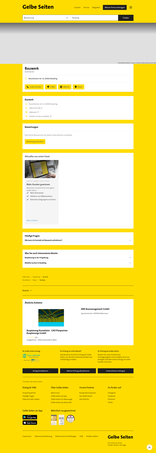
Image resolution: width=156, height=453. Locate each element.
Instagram (112, 393)
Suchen (77, 7)
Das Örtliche (84, 399)
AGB (81, 436)
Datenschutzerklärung (43, 436)
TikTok (110, 402)
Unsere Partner (86, 387)
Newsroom (55, 393)
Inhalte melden (92, 436)
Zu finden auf (114, 387)
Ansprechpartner (29, 393)
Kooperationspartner (87, 393)
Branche (25, 290)
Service (86, 7)
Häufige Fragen (28, 396)
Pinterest (111, 399)
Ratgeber (96, 7)
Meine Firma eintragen (115, 7)
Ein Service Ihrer (117, 444)
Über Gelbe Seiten (60, 387)
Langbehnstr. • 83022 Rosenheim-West (47, 335)
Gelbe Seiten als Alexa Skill (61, 402)
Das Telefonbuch (85, 396)
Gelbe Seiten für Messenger (61, 399)
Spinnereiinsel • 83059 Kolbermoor (95, 311)
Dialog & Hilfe (29, 387)
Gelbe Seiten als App (59, 396)
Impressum (26, 436)
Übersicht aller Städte (30, 399)
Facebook (111, 396)
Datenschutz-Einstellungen (65, 436)
